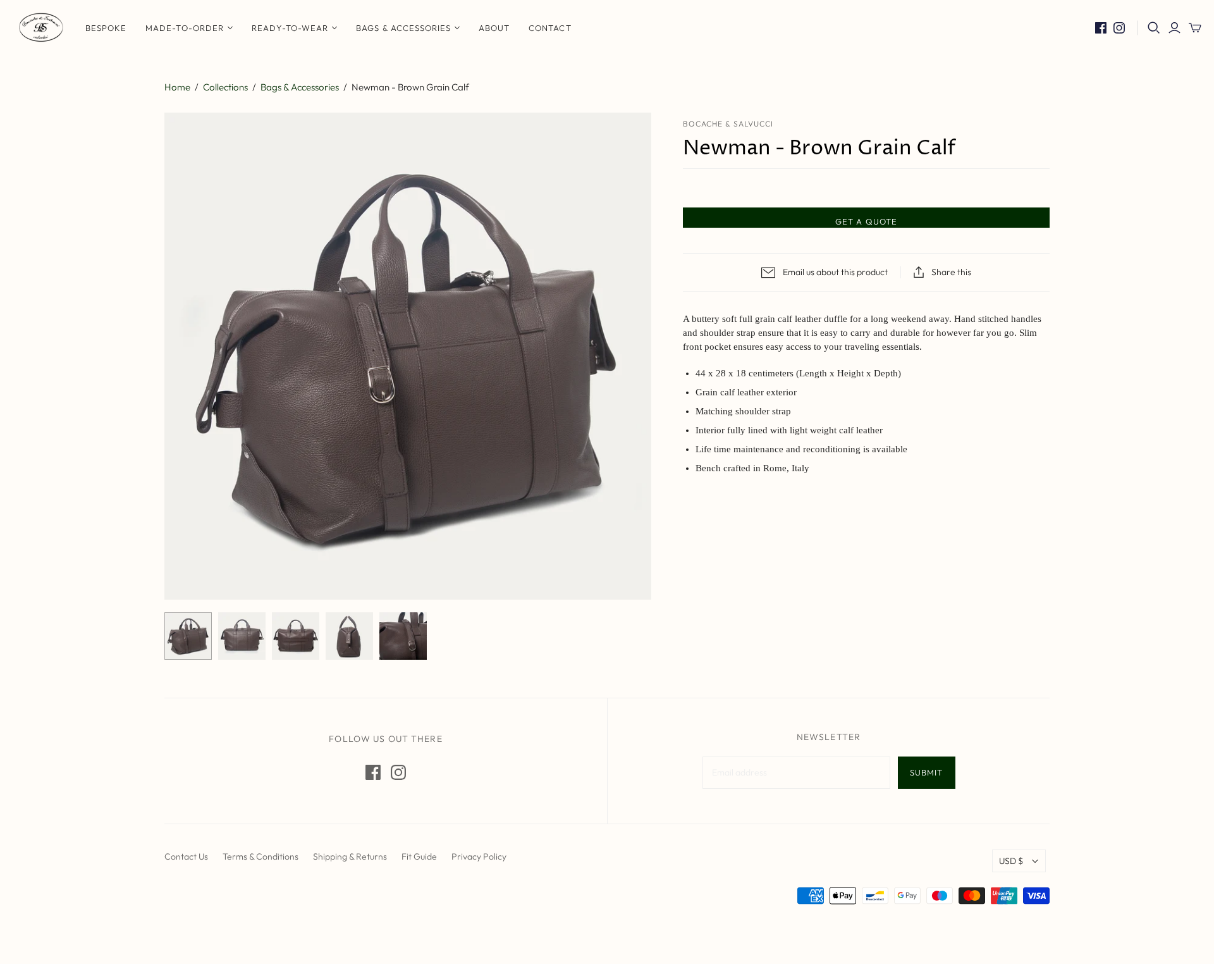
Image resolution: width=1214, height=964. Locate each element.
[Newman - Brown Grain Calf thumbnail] (188, 636)
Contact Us (186, 856)
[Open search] (1154, 28)
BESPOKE (105, 28)
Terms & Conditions (260, 856)
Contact (550, 28)
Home (177, 87)
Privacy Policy (478, 856)
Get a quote (866, 221)
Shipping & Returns (350, 856)
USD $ (1011, 861)
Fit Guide (419, 856)
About (494, 28)
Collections (225, 87)
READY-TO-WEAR (290, 28)
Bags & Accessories (403, 28)
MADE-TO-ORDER (184, 28)
